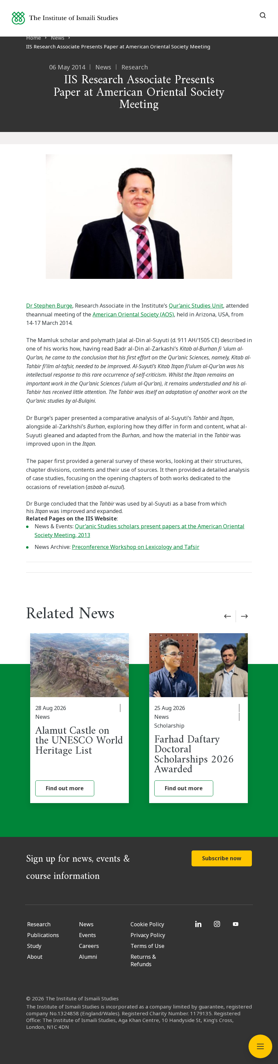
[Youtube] (236, 924)
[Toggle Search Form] (263, 15)
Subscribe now (221, 858)
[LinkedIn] (199, 924)
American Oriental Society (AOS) (133, 314)
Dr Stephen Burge (49, 305)
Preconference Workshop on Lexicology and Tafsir (135, 547)
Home (33, 37)
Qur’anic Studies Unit (196, 305)
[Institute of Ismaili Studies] (64, 18)
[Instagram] (218, 924)
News (57, 37)
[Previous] (227, 616)
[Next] (244, 616)
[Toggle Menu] (260, 1046)
